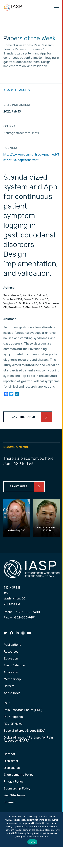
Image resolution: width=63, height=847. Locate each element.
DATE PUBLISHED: (16, 105)
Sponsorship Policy (17, 788)
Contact (9, 754)
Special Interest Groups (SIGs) (25, 730)
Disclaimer (11, 761)
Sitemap (10, 802)
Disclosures (12, 768)
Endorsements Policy (19, 775)
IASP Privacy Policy (22, 833)
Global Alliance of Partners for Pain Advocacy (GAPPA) (28, 739)
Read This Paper (22, 416)
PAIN (7, 703)
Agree (32, 842)
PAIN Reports (13, 717)
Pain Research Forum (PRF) (23, 710)
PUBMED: (10, 148)
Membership (12, 679)
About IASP (12, 693)
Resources (11, 651)
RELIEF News (13, 724)
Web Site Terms (14, 795)
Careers (9, 686)
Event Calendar (14, 665)
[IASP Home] (13, 7)
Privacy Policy (14, 781)
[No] (58, 829)
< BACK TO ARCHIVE (17, 90)
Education (11, 658)
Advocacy (11, 672)
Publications (12, 645)
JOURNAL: (10, 126)
